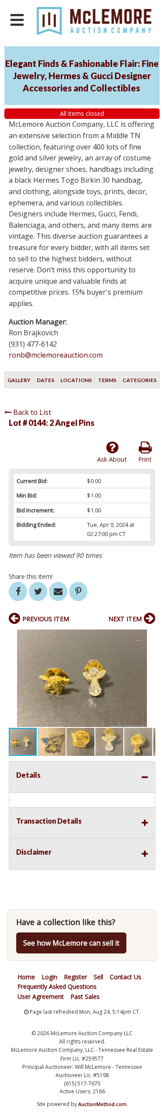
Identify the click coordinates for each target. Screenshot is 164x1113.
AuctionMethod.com (102, 1104)
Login (49, 977)
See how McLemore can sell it (71, 943)
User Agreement (40, 996)
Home (26, 977)
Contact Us (125, 977)
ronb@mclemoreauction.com (56, 355)
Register (75, 977)
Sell (98, 977)
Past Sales (85, 996)
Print (145, 459)
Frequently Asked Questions (57, 986)
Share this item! (30, 576)
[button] (147, 637)
